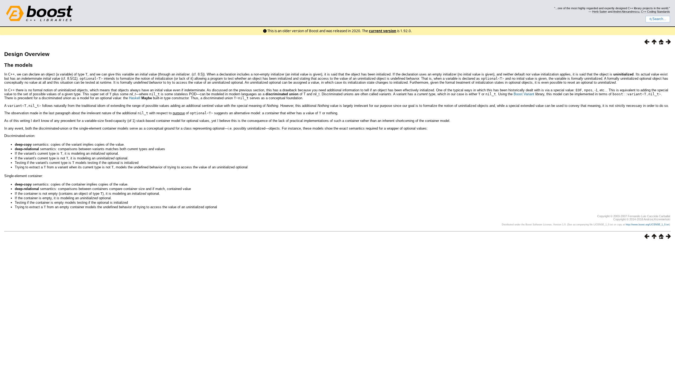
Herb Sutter (599, 11)
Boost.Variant (524, 94)
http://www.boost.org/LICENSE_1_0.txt (647, 224)
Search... (659, 19)
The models (18, 65)
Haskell (134, 98)
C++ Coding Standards (655, 11)
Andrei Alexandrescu (626, 11)
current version (382, 30)
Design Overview (26, 54)
